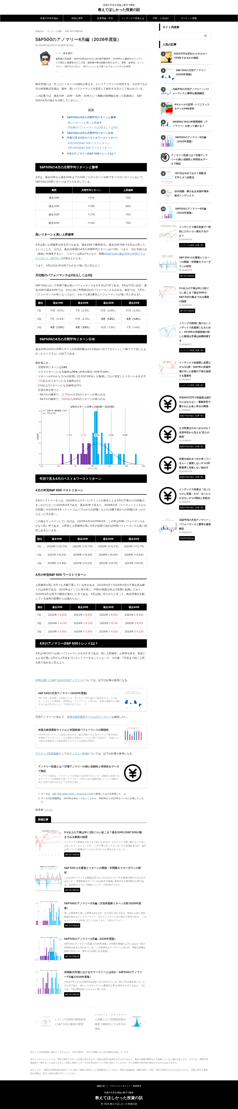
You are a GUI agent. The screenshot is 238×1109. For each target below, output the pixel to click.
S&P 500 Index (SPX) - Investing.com (71, 794)
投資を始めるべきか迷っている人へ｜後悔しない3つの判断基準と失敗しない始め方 (195, 463)
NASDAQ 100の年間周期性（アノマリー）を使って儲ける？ (190, 123)
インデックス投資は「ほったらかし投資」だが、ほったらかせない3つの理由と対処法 (195, 493)
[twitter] (57, 71)
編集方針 (101, 1086)
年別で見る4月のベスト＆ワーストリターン (92, 137)
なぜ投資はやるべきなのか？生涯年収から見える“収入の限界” (195, 432)
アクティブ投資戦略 (47, 753)
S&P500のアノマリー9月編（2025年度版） (190, 139)
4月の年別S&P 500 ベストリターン (89, 143)
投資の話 (39, 31)
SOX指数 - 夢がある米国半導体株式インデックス (191, 193)
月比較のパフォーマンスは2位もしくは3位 (93, 127)
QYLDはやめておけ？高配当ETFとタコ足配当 (190, 175)
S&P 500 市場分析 (74, 31)
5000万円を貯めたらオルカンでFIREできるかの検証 (190, 55)
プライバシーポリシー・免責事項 (125, 1086)
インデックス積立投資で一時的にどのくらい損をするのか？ (195, 231)
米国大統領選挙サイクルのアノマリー (89, 717)
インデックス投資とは (133, 18)
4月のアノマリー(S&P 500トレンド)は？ (91, 153)
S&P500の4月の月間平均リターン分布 (90, 133)
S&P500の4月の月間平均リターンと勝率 (91, 117)
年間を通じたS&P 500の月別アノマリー (59, 680)
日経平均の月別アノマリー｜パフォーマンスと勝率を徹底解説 (190, 91)
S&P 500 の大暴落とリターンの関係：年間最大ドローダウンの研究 (195, 262)
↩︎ (125, 794)
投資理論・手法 (105, 18)
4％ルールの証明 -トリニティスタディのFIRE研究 (191, 106)
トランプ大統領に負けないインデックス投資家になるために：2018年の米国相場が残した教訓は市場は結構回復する (195, 332)
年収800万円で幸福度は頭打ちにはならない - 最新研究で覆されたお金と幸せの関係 (195, 402)
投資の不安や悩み (49, 18)
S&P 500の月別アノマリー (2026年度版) (191, 72)
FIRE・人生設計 (161, 18)
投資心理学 (77, 18)
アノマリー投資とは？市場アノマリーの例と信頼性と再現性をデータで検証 (189, 159)
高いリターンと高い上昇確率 (85, 122)
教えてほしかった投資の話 (119, 10)
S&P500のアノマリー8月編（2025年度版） (190, 210)
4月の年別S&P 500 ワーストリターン (90, 147)
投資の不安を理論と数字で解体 (119, 1092)
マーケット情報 (189, 18)
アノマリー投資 (78, 753)
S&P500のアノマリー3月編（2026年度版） (90, 938)
